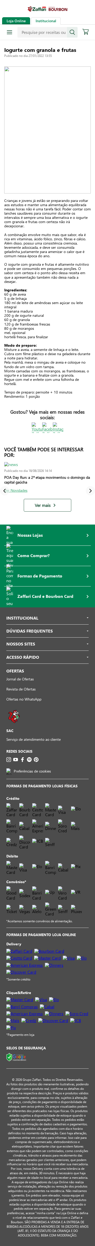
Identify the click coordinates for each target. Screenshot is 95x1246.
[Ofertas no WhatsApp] (14, 725)
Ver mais (43, 505)
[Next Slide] (90, 490)
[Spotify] (29, 759)
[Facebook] (22, 759)
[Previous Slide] (4, 490)
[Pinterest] (36, 759)
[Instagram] (8, 759)
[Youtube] (15, 759)
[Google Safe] (16, 1057)
